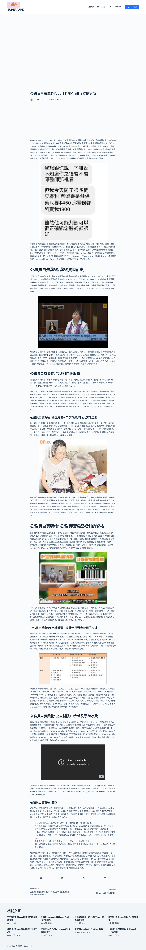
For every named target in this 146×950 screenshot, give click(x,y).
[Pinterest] (83, 878)
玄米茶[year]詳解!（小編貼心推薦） (90, 929)
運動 (98, 7)
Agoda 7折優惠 (132, 7)
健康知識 (91, 7)
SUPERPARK (15, 9)
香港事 (59, 100)
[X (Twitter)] (62, 878)
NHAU (110, 7)
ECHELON (118, 7)
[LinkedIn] (105, 878)
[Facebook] (41, 878)
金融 (103, 7)
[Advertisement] (73, 49)
